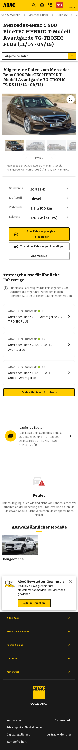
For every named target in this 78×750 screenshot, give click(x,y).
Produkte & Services (18, 631)
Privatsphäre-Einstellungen (24, 727)
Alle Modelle (39, 256)
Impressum (13, 720)
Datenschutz (63, 720)
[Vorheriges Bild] (26, 158)
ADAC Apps (13, 618)
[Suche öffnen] (34, 5)
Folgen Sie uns (15, 645)
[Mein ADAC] (42, 5)
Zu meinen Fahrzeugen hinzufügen (42, 246)
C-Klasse (62, 15)
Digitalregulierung (18, 734)
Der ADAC (12, 658)
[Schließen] (70, 582)
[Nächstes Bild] (52, 158)
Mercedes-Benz (38, 15)
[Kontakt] (50, 5)
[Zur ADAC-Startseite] (9, 5)
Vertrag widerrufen (59, 734)
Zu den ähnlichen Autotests (39, 392)
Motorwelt (13, 671)
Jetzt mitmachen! (34, 603)
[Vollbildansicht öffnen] (70, 99)
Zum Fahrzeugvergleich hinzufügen (42, 234)
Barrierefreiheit (16, 741)
